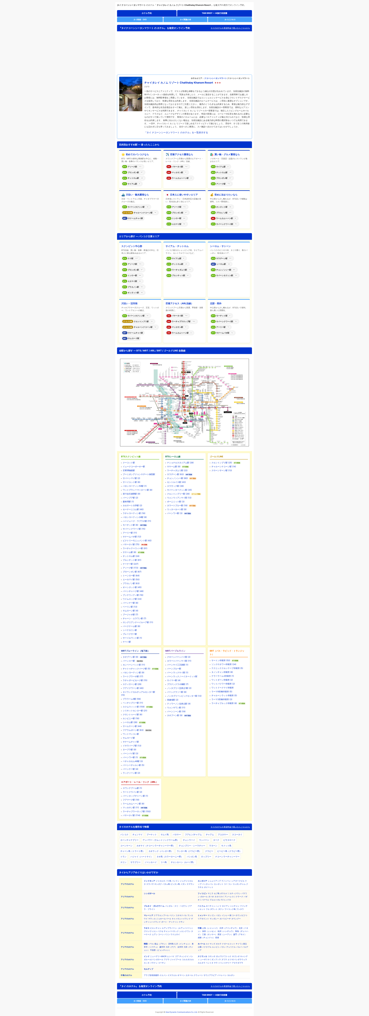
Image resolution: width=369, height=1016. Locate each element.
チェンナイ (184, 956)
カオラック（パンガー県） (161, 851)
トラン (123, 856)
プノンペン (226, 881)
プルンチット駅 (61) (132, 560)
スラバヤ (150, 884)
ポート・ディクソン (169, 922)
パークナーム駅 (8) (131, 626)
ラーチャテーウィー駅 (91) (135, 548)
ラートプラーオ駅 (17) (133, 676)
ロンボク (158, 884)
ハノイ (218, 906)
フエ (208, 909)
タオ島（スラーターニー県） (170, 856)
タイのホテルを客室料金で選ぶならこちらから (230, 28)
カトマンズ (210, 944)
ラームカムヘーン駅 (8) (133, 803)
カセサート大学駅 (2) (132, 505)
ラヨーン (213, 845)
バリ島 (168, 881)
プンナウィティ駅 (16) (133, 595)
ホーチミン (210, 906)
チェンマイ (137, 834)
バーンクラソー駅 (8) (177, 692)
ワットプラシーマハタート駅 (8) (137, 490)
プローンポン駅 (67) (132, 571)
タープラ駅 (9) (129, 749)
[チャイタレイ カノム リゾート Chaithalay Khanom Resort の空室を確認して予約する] (130, 94)
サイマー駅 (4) (173, 680)
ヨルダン (231, 975)
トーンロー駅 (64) (131, 575)
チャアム (210, 834)
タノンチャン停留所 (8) (222, 672)
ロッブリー (206, 856)
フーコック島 (230, 909)
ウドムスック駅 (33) (132, 599)
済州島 (171, 944)
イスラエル (172, 975)
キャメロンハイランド (181, 918)
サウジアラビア (210, 975)
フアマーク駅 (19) (131, 799)
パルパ (239, 947)
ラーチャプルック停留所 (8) (224, 703)
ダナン (221, 909)
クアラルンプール (161, 915)
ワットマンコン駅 (131, 734)
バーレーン (222, 975)
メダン (183, 884)
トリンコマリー (224, 963)
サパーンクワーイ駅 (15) (134, 529)
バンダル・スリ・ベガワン (176, 906)
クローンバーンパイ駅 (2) (178, 657)
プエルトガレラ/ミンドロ (220, 900)
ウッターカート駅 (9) (177, 509)
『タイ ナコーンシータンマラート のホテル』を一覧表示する (176, 132)
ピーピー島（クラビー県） (229, 851)
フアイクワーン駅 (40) (133, 688)
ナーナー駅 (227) (130, 564)
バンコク (124, 834)
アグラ (167, 959)
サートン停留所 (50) (220, 660)
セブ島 (217, 893)
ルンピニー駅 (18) (131, 718)
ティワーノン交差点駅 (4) (179, 703)
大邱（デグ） (171, 947)
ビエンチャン (155, 928)
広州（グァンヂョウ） (229, 928)
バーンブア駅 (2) (130, 497)
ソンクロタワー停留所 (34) (223, 664)
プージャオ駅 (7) (130, 614)
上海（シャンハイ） (210, 928)
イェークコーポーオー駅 (134, 466)
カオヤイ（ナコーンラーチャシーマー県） (156, 845)
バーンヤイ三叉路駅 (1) (177, 664)
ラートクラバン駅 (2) (132, 792)
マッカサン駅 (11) (131, 807)
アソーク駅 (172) (130, 567)
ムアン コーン (158, 934)
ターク (216, 840)
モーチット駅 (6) (130, 525)
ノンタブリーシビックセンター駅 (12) (184, 696)
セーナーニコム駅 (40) (133, 509)
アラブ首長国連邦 (151, 975)
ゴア (177, 956)
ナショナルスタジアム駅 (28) (180, 462)
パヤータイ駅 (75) (131, 544)
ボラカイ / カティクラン (230, 893)
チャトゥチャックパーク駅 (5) (136, 668)
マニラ (210, 893)
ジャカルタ (160, 881)
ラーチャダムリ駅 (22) (177, 470)
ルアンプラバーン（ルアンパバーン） (178, 928)
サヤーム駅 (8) (129, 552)
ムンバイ (170, 956)
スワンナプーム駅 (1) (132, 788)
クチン (181, 922)
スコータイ (237, 834)
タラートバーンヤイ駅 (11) (179, 661)
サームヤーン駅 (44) (132, 726)
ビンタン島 (175, 884)
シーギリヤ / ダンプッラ (210, 959)
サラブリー (135, 862)
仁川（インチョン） (182, 944)
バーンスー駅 (129, 661)
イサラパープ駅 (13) (132, 745)
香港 (217, 937)
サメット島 (226, 845)
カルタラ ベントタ (205, 963)
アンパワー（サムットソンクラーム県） (161, 840)
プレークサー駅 (130, 634)
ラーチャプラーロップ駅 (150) (137, 811)
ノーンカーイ (151, 862)
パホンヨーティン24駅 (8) (135, 517)
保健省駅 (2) (172, 699)
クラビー (209, 851)
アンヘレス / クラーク (233, 896)
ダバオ (211, 896)
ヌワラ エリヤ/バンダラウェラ (234, 959)
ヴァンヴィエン (150, 931)
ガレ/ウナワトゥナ (223, 956)
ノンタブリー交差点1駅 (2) (179, 688)
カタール (189, 975)
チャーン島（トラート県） (132, 851)
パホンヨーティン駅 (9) (133, 672)
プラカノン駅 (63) (131, 583)
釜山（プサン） (160, 944)
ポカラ (218, 944)
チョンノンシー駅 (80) (177, 478)
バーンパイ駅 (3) (130, 753)
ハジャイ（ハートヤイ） (141, 856)
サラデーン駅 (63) (175, 474)
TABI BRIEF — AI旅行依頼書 (214, 13)
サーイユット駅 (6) (131, 482)
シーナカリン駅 (130, 630)
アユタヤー (223, 834)
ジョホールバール (163, 918)
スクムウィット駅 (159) (134, 706)
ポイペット (208, 887)
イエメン (163, 975)
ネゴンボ (236, 956)
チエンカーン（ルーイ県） (183, 862)
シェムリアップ (214, 881)
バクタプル (206, 947)
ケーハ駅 (127, 641)
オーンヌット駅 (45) (132, 587)
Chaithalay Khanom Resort (196, 82)
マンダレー (214, 918)
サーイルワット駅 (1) (132, 638)
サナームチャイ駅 (131, 741)
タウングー (236, 918)
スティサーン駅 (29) (132, 684)
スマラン (190, 884)
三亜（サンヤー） (209, 934)
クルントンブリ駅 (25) (221, 462)
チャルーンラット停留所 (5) (224, 695)
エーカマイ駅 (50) (131, 579)
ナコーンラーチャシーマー (227, 856)
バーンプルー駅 (174, 668)
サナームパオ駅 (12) (132, 536)
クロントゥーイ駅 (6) (132, 714)
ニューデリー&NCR (158, 956)
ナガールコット (228, 944)
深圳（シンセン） (209, 931)
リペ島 (164, 862)
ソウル (151, 944)
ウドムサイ (175, 934)
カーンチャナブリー (129, 840)
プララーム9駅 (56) (132, 699)
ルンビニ (216, 947)
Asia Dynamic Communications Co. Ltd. (182, 1012)
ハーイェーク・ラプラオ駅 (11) (137, 521)
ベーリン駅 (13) (130, 606)
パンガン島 (192, 856)
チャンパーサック (171, 931)
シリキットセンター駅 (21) (135, 710)
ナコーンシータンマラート (215, 78)
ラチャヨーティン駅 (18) (134, 513)
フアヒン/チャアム (193, 834)
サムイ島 (165, 834)
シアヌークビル (237, 881)
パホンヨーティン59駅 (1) (135, 486)
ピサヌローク (229, 840)
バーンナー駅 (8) (130, 603)
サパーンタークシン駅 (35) (179, 490)
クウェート (198, 975)
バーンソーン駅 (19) (176, 711)
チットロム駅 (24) (131, 556)
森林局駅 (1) (128, 501)
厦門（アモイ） (239, 934)
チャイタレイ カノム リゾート (161, 82)
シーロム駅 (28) (130, 722)
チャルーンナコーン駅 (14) (223, 466)
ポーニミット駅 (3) (175, 501)
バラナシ (154, 963)
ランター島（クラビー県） (189, 851)
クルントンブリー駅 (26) (178, 493)
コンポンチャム (239, 884)
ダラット (214, 909)
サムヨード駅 (129, 738)
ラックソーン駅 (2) (131, 773)
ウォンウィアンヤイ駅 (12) (179, 497)
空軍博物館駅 (129, 470)
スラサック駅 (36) (175, 486)
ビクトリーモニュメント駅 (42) (137, 540)
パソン (167, 934)
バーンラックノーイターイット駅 (182, 676)
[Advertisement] (184, 53)
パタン (223, 947)
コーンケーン (126, 845)
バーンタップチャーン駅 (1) (135, 796)
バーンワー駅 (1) (130, 757)
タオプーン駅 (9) (130, 657)
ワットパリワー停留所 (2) (223, 683)
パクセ (160, 931)
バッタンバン (207, 884)
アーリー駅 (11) (130, 532)
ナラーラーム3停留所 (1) (222, 676)
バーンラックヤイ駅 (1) (177, 672)
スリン (123, 862)
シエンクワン (185, 931)
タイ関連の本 (185, 19)
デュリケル (231, 947)
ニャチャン (234, 906)
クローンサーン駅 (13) (221, 470)
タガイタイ (219, 896)
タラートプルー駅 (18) (177, 505)
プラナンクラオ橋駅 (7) (177, 684)
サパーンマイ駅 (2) (131, 478)
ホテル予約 (147, 13)
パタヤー (177, 834)
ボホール (204, 896)
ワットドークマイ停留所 (222, 687)
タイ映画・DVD (140, 19)
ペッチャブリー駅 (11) (133, 703)
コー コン (228, 884)
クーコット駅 (129, 462)
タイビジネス (230, 19)
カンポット (218, 884)
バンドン (175, 881)
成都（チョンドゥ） (206, 937)
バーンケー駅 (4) (130, 769)
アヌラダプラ (237, 963)
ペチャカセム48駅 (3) (133, 761)
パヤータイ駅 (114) (131, 815)
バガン (218, 915)
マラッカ (152, 918)
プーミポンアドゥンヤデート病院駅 (139, 474)
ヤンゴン (211, 915)
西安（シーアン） (225, 934)
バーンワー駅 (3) (174, 513)
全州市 (180, 947)
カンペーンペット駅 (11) (134, 664)
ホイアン (225, 906)
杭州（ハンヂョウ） (226, 931)
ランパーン (204, 840)
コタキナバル (181, 915)
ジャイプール (175, 959)
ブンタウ (240, 909)
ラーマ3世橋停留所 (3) (221, 699)
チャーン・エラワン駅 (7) (134, 618)
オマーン (181, 975)
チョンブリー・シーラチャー (192, 845)
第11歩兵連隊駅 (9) (131, 493)
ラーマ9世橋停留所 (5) (221, 691)
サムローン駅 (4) (130, 610)
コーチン (162, 963)
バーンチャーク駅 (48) (133, 591)
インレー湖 (226, 915)
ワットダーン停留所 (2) (222, 680)
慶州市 (162, 947)
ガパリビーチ (225, 918)
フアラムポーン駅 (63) (133, 730)
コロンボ (211, 956)
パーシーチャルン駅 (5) (133, 765)
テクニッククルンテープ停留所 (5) (227, 668)
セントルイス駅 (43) (176, 482)
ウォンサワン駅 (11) (176, 707)
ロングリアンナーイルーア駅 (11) (138, 622)
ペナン (172, 915)
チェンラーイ (189, 840)
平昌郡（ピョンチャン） (160, 950)
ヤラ (216, 963)
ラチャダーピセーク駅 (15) (135, 680)
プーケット (152, 834)
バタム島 (166, 884)
